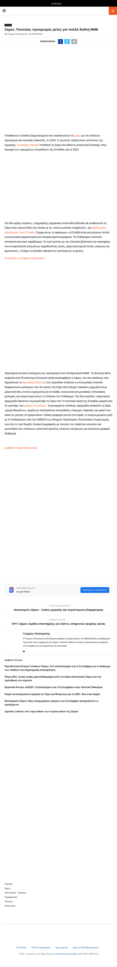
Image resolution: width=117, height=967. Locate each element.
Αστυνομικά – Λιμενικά (15, 892)
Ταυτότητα (21, 947)
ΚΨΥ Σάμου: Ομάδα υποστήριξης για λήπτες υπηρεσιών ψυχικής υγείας (58, 623)
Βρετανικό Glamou (33, 382)
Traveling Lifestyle (28, 145)
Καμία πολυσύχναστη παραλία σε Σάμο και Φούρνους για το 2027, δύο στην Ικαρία (52, 694)
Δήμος (8, 888)
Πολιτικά (8, 901)
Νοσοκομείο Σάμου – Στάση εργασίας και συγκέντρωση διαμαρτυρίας (58, 609)
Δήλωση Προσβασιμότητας (86, 947)
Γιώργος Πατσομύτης (17, 34)
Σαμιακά (8, 25)
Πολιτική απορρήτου (41, 947)
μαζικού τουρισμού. (35, 405)
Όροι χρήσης (62, 947)
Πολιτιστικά (10, 906)
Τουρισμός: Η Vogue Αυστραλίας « (25, 258)
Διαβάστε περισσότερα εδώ (21, 447)
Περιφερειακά (11, 897)
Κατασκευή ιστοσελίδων (67, 954)
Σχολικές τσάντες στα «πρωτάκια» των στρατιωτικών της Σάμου (41, 711)
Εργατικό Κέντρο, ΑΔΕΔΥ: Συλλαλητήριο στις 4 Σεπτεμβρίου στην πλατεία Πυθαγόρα (54, 687)
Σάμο (77, 135)
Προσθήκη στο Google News (95, 590)
